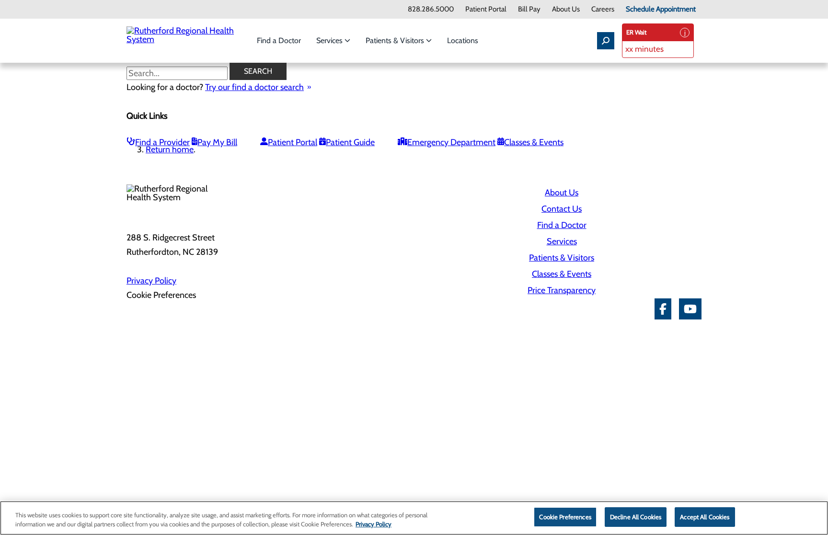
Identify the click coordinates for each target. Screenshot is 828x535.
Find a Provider (162, 142)
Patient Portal (485, 9)
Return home (170, 149)
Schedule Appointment (661, 9)
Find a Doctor (279, 40)
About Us (566, 9)
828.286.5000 (431, 9)
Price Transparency (562, 290)
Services (330, 40)
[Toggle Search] (605, 40)
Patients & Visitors (396, 40)
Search (258, 71)
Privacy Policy (151, 280)
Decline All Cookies (635, 517)
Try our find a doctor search (254, 87)
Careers (602, 9)
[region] (414, 518)
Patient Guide (350, 142)
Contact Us (561, 209)
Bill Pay (529, 9)
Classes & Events (534, 142)
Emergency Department (451, 142)
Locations (462, 40)
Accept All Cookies (704, 517)
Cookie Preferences (565, 517)
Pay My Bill (217, 142)
